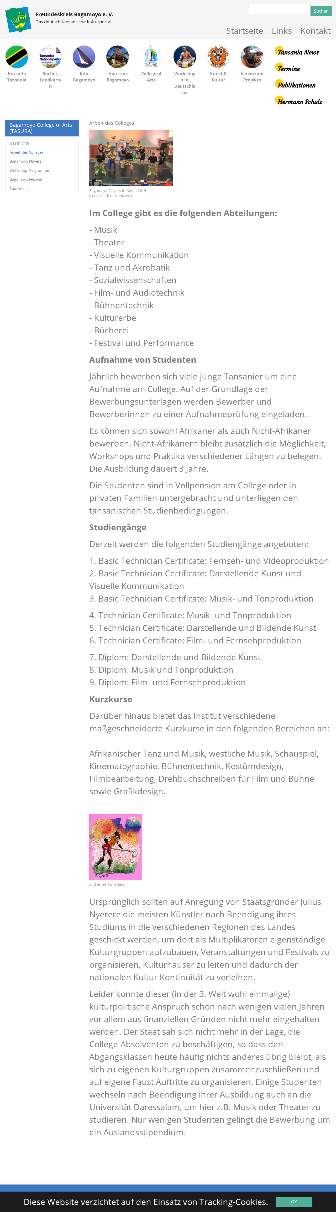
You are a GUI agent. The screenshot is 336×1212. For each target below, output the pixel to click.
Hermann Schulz (300, 102)
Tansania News (298, 52)
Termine (289, 69)
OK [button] (294, 1202)
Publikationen (297, 85)
